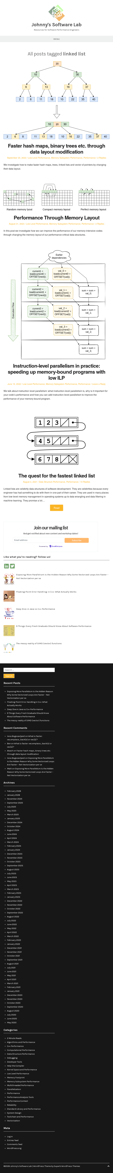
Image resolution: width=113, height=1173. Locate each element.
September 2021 (14, 960)
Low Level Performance (39, 157)
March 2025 (13, 814)
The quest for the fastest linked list (56, 475)
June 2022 (12, 924)
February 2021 (13, 987)
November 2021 (14, 952)
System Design (14, 1113)
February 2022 (14, 940)
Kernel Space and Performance (22, 1069)
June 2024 (12, 834)
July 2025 (11, 807)
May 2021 (11, 975)
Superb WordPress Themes (67, 1166)
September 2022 (15, 912)
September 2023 (15, 865)
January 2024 (13, 850)
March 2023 (13, 889)
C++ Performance (15, 1046)
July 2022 (11, 920)
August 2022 (13, 916)
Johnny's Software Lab (56, 25)
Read (56, 507)
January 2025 (13, 818)
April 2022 (12, 932)
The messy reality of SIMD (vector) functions (28, 720)
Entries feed (12, 1140)
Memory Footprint (16, 1077)
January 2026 (13, 795)
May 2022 (11, 928)
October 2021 (13, 956)
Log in (10, 1136)
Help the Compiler (15, 1066)
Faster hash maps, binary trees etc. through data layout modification (56, 148)
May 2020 (11, 1022)
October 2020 (13, 1003)
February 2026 (14, 791)
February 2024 (14, 846)
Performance (90, 157)
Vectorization (13, 1120)
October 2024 (13, 826)
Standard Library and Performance (23, 1109)
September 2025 (15, 803)
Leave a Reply (98, 383)
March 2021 (12, 983)
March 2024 (13, 842)
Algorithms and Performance (21, 1042)
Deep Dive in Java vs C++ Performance (25, 709)
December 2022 (14, 901)
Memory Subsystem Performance (66, 157)
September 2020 (15, 1007)
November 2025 (14, 799)
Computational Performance (21, 1050)
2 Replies (101, 157)
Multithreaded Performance (20, 1085)
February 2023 (14, 893)
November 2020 (14, 999)
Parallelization (14, 1089)
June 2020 (12, 1018)
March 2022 (13, 936)
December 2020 (14, 995)
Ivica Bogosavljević (16, 736)
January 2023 (13, 897)
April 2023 (12, 885)
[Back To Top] (108, 1166)
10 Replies (85, 481)
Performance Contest (17, 1101)
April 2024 (12, 838)
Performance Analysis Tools (20, 1097)
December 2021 (14, 948)
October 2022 (13, 908)
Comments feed (14, 1144)
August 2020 (13, 1011)
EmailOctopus (57, 546)
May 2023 (11, 881)
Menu (56, 39)
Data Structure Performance (52, 481)
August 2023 (13, 869)
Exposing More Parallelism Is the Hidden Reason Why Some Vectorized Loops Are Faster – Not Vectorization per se (30, 694)
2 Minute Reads (14, 1038)
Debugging (12, 1058)
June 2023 (12, 877)
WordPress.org (14, 1148)
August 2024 (13, 830)
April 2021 (11, 979)
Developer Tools (14, 1062)
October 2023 (13, 861)
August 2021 (13, 963)
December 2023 (14, 854)
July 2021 (11, 967)
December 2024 (14, 822)
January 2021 (13, 991)
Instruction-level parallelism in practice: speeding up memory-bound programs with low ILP (56, 371)
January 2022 (13, 944)
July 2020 (11, 1015)
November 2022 (14, 905)
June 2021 (11, 971)
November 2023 (14, 858)
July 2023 (11, 873)
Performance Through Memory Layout (56, 217)
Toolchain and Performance (20, 1116)
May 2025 (11, 810)
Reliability (11, 1105)
